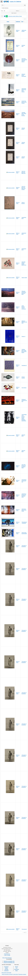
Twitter (6, 967)
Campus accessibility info (9, 962)
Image (8, 21)
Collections (18, 21)
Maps (16, 970)
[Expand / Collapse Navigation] (2, 2)
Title (24, 21)
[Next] (25, 19)
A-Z (16, 967)
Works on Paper (17, 31)
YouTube (6, 969)
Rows (2, 10)
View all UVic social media (6, 972)
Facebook (6, 966)
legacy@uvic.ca (7, 953)
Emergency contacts (22, 974)
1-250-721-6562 (7, 955)
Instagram (6, 970)
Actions (17, 10)
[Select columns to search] (3, 5)
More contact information (7, 957)
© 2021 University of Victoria (7, 974)
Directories (16, 969)
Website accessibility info (9, 961)
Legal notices (15, 974)
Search (16, 966)
